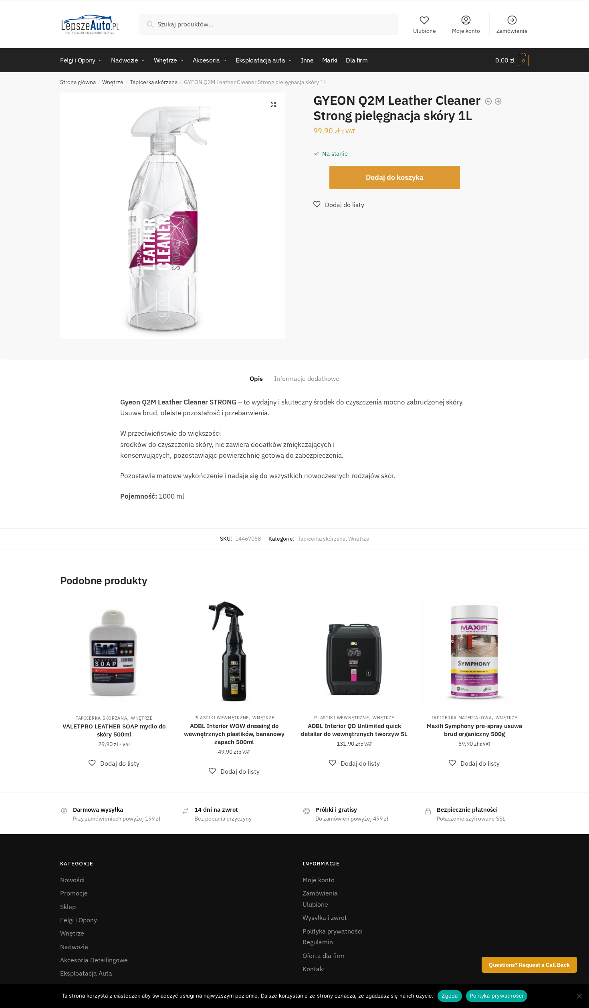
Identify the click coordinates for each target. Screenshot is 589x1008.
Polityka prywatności (333, 931)
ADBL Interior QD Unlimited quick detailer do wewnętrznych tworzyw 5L (354, 730)
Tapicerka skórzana (154, 82)
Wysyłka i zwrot (325, 917)
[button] (273, 104)
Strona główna (78, 82)
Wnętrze (112, 82)
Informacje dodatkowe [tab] (306, 378)
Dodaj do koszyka (395, 177)
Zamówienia (320, 893)
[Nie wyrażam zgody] (579, 996)
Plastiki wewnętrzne (221, 717)
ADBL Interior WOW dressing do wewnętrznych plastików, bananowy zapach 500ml (234, 734)
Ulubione (424, 30)
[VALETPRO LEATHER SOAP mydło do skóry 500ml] (114, 652)
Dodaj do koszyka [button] (114, 783)
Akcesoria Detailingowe (94, 960)
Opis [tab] (256, 378)
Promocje (74, 893)
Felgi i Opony (78, 920)
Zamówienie (512, 30)
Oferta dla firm (324, 956)
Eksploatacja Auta (86, 973)
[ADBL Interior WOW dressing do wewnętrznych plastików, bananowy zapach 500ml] (234, 652)
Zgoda (450, 995)
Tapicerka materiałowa (462, 717)
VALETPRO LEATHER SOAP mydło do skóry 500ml (114, 730)
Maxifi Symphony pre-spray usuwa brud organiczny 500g (474, 730)
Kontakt (314, 969)
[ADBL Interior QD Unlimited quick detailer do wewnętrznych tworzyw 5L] (354, 652)
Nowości (72, 880)
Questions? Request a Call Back (529, 964)
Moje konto (466, 30)
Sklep (68, 907)
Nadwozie (74, 947)
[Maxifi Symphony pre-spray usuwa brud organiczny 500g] (474, 652)
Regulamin (318, 942)
